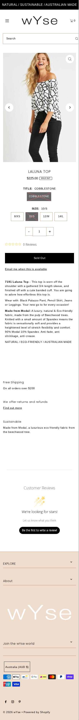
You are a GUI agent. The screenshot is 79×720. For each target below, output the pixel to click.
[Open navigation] (12, 20)
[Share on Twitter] (39, 362)
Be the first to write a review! (39, 530)
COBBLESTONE (39, 196)
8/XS (17, 216)
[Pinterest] (20, 702)
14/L (60, 216)
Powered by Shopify (37, 712)
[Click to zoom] (70, 59)
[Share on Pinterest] (66, 362)
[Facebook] (6, 702)
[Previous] (9, 107)
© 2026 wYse (12, 712)
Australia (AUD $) (17, 667)
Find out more (12, 408)
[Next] (70, 107)
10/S (32, 216)
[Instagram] (12, 702)
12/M (46, 216)
